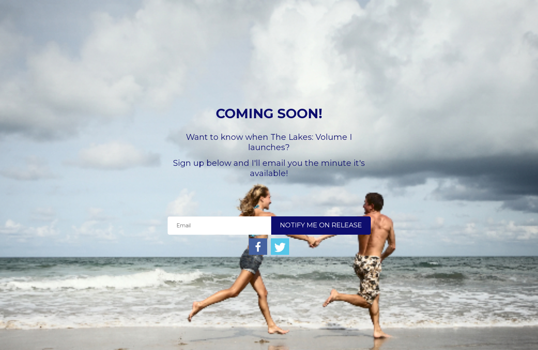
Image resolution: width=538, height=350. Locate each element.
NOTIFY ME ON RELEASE (321, 225)
